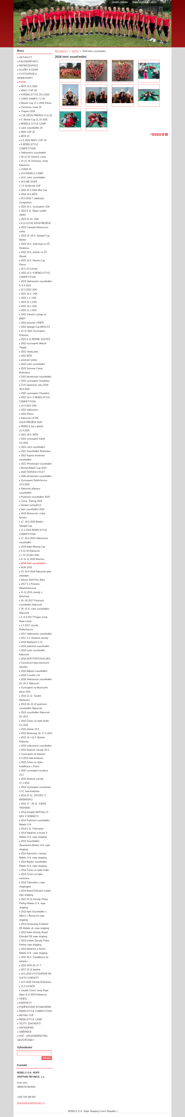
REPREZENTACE (28, 65)
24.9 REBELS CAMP (32, 173)
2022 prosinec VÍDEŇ (32, 322)
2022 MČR (26, 355)
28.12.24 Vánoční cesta (33, 156)
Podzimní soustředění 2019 (35, 497)
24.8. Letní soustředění (33, 177)
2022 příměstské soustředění (36, 376)
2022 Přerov (27, 414)
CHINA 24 (26, 169)
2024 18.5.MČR (29, 194)
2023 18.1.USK (29, 306)
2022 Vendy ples (29, 351)
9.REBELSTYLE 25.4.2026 (35, 94)
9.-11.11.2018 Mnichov (32, 559)
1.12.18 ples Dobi (30, 555)
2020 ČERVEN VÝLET (33, 472)
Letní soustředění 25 (31, 127)
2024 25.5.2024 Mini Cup (34, 190)
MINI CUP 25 (28, 132)
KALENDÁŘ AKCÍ (28, 61)
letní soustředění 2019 (32, 509)
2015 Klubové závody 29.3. (35, 750)
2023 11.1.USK (29, 310)
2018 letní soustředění (33, 563)
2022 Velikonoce (29, 409)
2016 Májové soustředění (34, 671)
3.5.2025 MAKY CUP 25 (33, 140)
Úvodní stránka (120, 2)
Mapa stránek (139, 2)
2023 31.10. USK (30, 219)
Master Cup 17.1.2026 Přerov (36, 103)
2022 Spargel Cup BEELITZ (35, 326)
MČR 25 (25, 136)
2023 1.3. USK (28, 298)
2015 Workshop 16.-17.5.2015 (36, 733)
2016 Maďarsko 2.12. (32, 642)
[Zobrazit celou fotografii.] (70, 71)
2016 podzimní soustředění (35, 646)
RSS (154, 2)
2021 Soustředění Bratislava (36, 451)
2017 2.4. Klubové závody (34, 638)
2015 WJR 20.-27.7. (31, 965)
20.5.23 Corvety (29, 268)
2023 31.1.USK (29, 302)
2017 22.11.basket (30, 969)
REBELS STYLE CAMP (33, 123)
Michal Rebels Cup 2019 (33, 468)
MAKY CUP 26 (29, 90)
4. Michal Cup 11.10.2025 (34, 119)
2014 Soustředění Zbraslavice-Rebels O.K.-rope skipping (34, 845)
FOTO (75, 51)
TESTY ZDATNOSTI (30, 1023)
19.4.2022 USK (29, 405)
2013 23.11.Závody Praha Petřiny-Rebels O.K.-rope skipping (33, 903)
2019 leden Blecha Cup (33, 546)
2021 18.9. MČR (29, 434)
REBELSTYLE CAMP (30, 1019)
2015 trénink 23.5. (30, 729)
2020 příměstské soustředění (36, 476)
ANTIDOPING (26, 1027)
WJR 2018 (26, 567)
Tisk (163, 2)
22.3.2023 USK (29, 289)
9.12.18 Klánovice (30, 551)
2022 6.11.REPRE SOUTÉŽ (35, 339)
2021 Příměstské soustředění (36, 463)
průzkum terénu (29, 360)
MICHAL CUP (26, 1015)
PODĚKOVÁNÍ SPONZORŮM (35, 1007)
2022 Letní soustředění (33, 364)
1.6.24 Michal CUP (31, 185)
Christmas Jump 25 (31, 107)
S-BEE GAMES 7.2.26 (33, 98)
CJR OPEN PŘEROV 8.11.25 (36, 115)
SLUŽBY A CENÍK (28, 69)
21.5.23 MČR (28, 986)
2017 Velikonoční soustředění (36, 633)
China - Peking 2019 (31, 501)
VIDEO (23, 998)
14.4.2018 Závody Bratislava (36, 982)
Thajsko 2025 (28, 111)
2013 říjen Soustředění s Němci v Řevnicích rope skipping (33, 915)
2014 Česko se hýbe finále (35, 870)
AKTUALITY (61, 51)
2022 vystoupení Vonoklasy (35, 380)
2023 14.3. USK (29, 293)
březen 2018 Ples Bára (33, 579)
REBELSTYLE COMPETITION (35, 1011)
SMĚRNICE (25, 1031)
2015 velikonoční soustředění (36, 745)
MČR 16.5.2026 (29, 86)
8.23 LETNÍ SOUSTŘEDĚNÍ (36, 223)
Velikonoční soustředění (33, 152)
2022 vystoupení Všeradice (35, 393)
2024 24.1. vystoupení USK (35, 206)
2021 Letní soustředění (33, 447)
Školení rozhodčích (31, 505)
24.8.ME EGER (29, 181)
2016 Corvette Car (30, 675)
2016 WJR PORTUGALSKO (35, 658)
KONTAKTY (25, 1002)
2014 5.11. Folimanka (32, 828)
